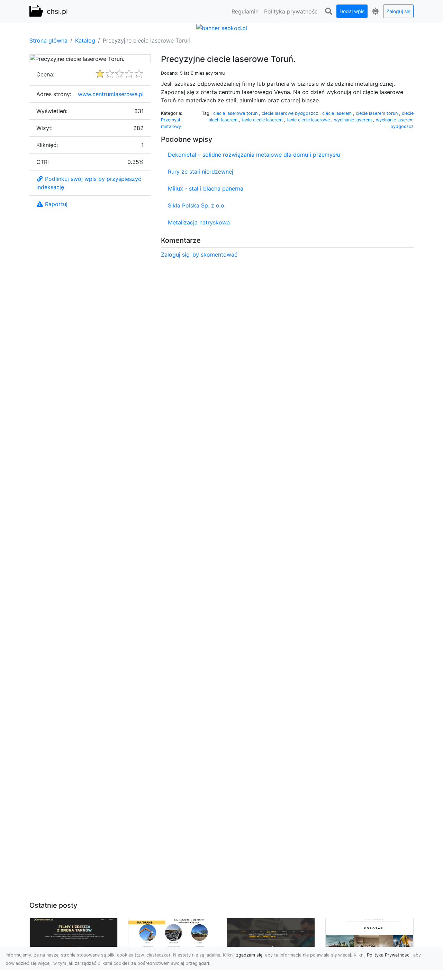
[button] (328, 11)
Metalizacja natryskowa (199, 222)
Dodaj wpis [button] (352, 11)
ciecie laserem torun (377, 113)
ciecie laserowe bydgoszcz (290, 113)
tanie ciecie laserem (263, 119)
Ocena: (45, 74)
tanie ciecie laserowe (309, 119)
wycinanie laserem (353, 119)
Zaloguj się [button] (398, 11)
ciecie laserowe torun (236, 113)
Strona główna (48, 40)
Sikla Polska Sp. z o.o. (197, 205)
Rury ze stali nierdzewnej (200, 171)
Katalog (85, 40)
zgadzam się (249, 955)
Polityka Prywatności (388, 955)
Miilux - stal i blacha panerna (205, 188)
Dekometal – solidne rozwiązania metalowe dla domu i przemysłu (254, 154)
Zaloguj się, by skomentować (199, 254)
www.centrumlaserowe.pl (111, 94)
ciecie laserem (337, 113)
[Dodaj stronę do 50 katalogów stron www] (221, 27)
